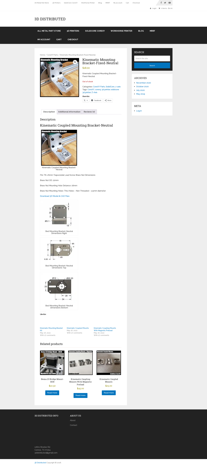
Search (152, 66)
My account (117, 3)
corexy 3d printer (102, 89)
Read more (52, 393)
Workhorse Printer (88, 3)
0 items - (166, 8)
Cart (127, 3)
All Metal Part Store (41, 3)
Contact (73, 425)
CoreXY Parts (52, 55)
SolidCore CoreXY (71, 3)
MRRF (108, 3)
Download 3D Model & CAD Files (54, 196)
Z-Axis (94, 92)
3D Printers (56, 3)
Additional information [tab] (69, 112)
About (72, 420)
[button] (75, 62)
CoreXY (91, 89)
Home (42, 55)
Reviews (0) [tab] (89, 112)
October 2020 (142, 86)
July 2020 (140, 90)
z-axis (118, 87)
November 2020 (143, 83)
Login (154, 8)
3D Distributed (50, 19)
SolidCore (110, 87)
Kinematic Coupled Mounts (78, 328)
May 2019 (140, 94)
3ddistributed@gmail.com (45, 453)
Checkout (136, 3)
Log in (139, 111)
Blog (100, 3)
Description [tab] (49, 112)
